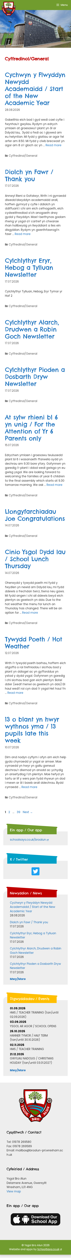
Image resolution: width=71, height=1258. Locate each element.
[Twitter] (35, 871)
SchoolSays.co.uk (48, 1249)
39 (19, 812)
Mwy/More (18, 979)
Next (28, 812)
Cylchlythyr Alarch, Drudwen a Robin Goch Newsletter (32, 329)
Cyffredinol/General (23, 156)
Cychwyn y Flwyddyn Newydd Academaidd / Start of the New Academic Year (35, 88)
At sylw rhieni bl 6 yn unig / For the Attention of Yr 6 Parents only (31, 428)
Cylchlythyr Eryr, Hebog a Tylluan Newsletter (29, 267)
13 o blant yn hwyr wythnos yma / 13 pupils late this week (32, 730)
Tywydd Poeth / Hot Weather (33, 643)
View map (14, 1191)
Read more (53, 145)
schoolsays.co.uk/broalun (28, 840)
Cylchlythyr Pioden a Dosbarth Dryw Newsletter (35, 376)
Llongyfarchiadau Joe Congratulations (35, 515)
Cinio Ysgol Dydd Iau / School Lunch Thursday (35, 559)
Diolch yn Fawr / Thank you (29, 175)
